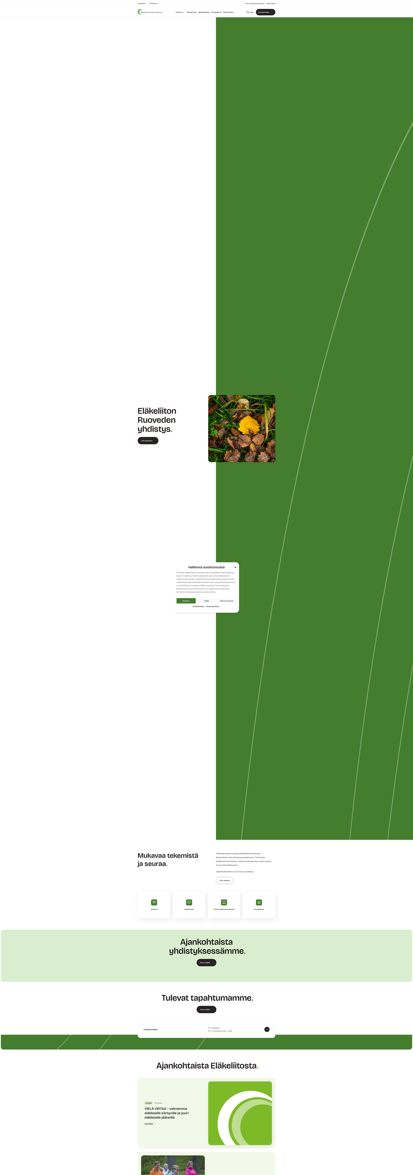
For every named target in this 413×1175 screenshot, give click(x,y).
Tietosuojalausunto (212, 606)
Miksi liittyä (270, 3)
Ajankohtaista (204, 12)
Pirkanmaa (153, 3)
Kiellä (206, 601)
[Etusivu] (150, 11)
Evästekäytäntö (198, 606)
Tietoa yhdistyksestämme (254, 3)
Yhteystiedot (228, 12)
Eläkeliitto (141, 3)
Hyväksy (186, 601)
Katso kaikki (205, 963)
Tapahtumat (192, 12)
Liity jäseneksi (263, 12)
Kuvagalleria (216, 12)
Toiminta (179, 12)
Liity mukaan (225, 880)
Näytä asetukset (226, 601)
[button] (235, 567)
